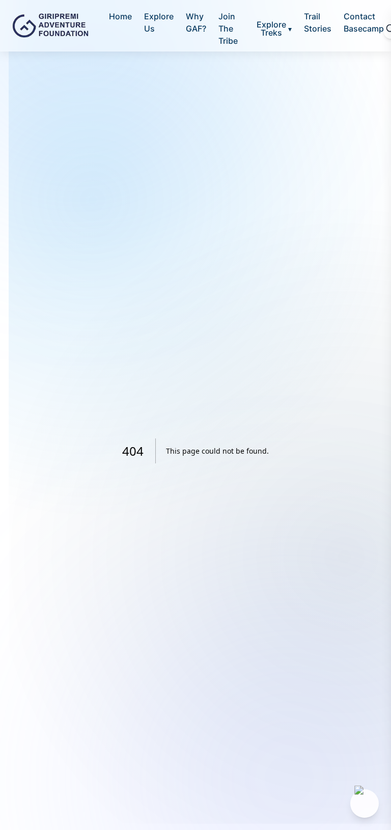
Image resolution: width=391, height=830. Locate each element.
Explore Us (159, 22)
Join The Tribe (228, 28)
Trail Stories (317, 22)
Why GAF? (196, 22)
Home (120, 16)
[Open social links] (364, 803)
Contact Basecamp (364, 22)
